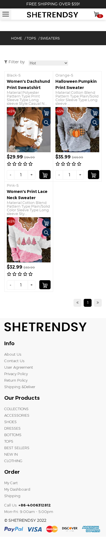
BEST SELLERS (16, 447)
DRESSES (12, 428)
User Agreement (18, 367)
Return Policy (15, 380)
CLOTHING (13, 460)
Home (16, 38)
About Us (12, 354)
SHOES (10, 421)
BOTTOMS (12, 434)
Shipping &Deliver (19, 386)
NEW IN (11, 454)
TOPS (31, 38)
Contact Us (14, 360)
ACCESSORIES (16, 415)
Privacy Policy (16, 373)
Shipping (12, 495)
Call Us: (27, 505)
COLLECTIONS (16, 408)
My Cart (11, 482)
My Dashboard (17, 489)
